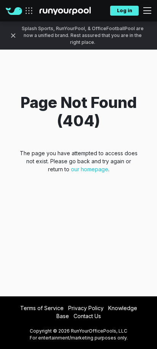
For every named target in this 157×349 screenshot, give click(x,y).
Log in (124, 10)
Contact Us (87, 316)
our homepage (89, 169)
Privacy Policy (86, 308)
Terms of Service (42, 308)
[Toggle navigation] (145, 10)
